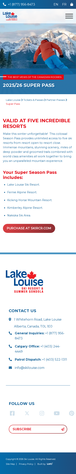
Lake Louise (13, 99)
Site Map (10, 464)
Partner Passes (55, 99)
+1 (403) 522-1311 (41, 359)
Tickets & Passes (33, 99)
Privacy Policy (26, 464)
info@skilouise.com (29, 368)
